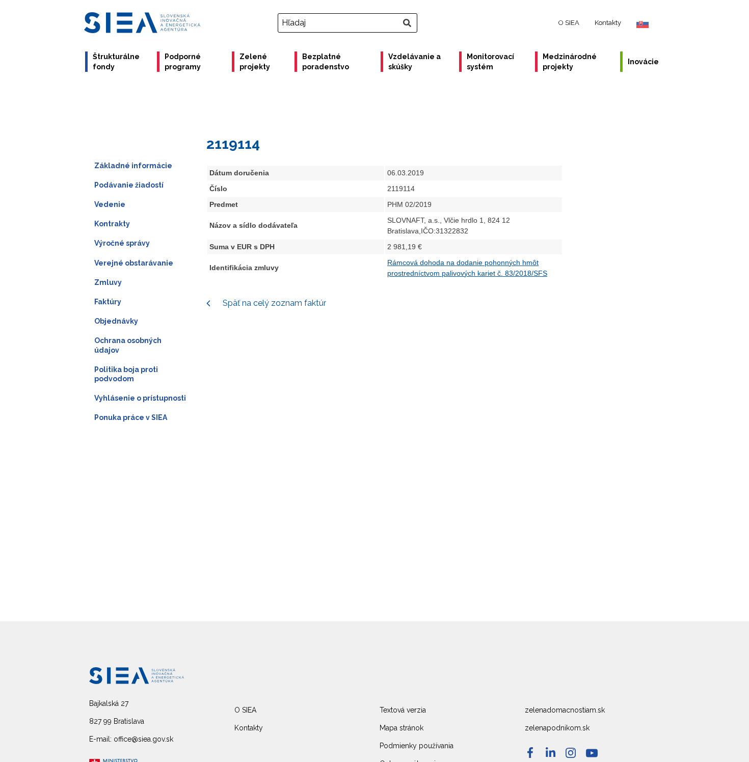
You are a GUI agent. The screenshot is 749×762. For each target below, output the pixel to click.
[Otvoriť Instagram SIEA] (571, 753)
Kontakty (608, 23)
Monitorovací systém (490, 61)
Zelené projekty (254, 61)
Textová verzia (403, 710)
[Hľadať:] (349, 23)
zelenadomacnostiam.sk (565, 710)
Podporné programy (183, 61)
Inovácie (643, 62)
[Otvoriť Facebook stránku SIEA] (530, 752)
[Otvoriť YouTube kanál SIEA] (592, 753)
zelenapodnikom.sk (557, 728)
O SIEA (568, 23)
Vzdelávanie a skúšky (414, 61)
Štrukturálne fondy (116, 61)
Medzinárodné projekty (570, 61)
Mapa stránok (401, 728)
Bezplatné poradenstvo (325, 61)
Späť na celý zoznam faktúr (273, 303)
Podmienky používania (416, 746)
